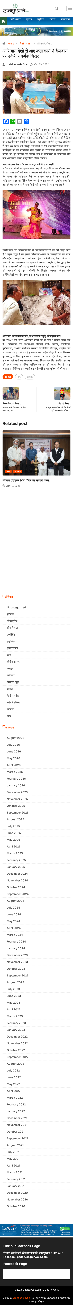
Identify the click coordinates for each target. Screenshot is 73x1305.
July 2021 (13, 1152)
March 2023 (15, 1016)
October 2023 (16, 968)
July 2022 (13, 1070)
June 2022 (14, 1077)
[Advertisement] (36, 554)
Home (10, 43)
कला (45, 494)
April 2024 (14, 928)
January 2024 (16, 948)
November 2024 (17, 880)
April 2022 (14, 1091)
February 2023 (16, 1023)
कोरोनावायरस (13, 661)
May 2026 (13, 758)
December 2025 (17, 792)
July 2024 (13, 907)
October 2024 (16, 887)
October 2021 (16, 1131)
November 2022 (17, 1043)
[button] (56, 8)
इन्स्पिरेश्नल (12, 627)
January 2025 (16, 867)
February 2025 (16, 860)
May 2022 (13, 1084)
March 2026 (15, 771)
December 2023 (17, 955)
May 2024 (13, 921)
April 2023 (14, 1009)
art (19, 376)
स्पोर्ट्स (10, 709)
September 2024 (18, 894)
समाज (10, 689)
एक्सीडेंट (11, 634)
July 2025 (13, 826)
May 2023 (13, 1002)
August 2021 (15, 1145)
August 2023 (15, 982)
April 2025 (14, 846)
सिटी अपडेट (25, 43)
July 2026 (13, 744)
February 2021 (16, 1179)
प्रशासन (54, 494)
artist (30, 376)
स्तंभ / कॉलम (13, 702)
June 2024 (14, 914)
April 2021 (13, 1165)
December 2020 (17, 1192)
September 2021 (17, 1138)
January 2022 (16, 1111)
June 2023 (14, 996)
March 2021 (14, 1172)
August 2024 (15, 900)
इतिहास (10, 614)
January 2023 (16, 1029)
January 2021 (16, 1186)
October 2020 (16, 1206)
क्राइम (10, 668)
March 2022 (15, 1097)
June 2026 (14, 751)
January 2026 (16, 785)
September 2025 (18, 812)
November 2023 (17, 962)
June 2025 (14, 833)
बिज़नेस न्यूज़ (13, 682)
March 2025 (15, 853)
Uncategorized (16, 607)
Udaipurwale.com (17, 64)
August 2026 (15, 738)
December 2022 (17, 1036)
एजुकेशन (11, 641)
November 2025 (17, 799)
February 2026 (16, 778)
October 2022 (16, 1050)
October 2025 (16, 805)
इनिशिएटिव (12, 621)
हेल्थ (9, 716)
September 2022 (18, 1057)
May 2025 (13, 839)
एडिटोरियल (12, 648)
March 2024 (15, 934)
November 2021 (17, 1124)
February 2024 (16, 941)
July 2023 (13, 989)
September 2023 (18, 975)
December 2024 (17, 873)
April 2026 (14, 765)
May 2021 (13, 1158)
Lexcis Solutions (21, 1297)
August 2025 (15, 819)
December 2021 (17, 1118)
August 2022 (15, 1063)
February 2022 (16, 1104)
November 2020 (17, 1199)
